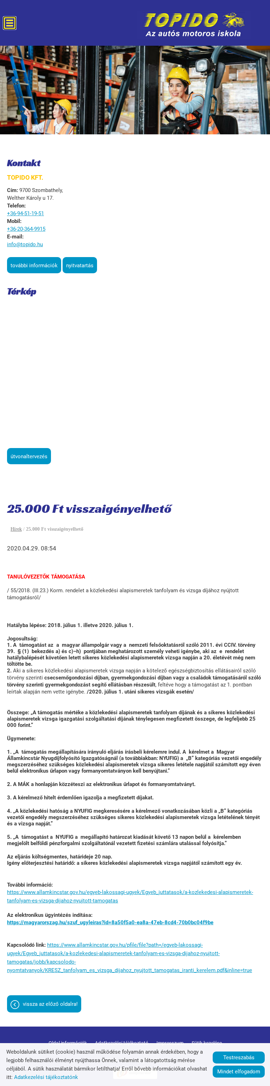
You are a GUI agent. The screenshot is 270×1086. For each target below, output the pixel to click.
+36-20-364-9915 (26, 229)
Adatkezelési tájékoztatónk (46, 1077)
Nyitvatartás (80, 265)
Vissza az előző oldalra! (50, 1004)
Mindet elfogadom (238, 1071)
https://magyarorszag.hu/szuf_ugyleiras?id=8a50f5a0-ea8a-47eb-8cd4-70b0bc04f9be (110, 922)
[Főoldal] (194, 25)
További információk (34, 265)
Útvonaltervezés (29, 456)
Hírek (16, 529)
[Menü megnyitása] (10, 23)
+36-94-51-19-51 (25, 213)
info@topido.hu (25, 244)
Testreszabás (239, 1057)
